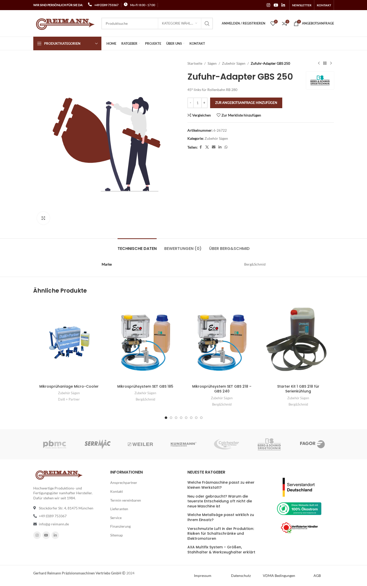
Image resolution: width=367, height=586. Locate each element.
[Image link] (299, 486)
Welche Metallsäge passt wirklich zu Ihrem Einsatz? (220, 517)
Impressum (202, 575)
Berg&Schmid (145, 399)
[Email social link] (213, 147)
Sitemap (116, 535)
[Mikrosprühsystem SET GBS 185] (145, 341)
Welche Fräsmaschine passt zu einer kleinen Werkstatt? (221, 485)
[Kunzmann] (183, 444)
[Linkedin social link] (283, 5)
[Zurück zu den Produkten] (325, 63)
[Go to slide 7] (196, 417)
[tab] (137, 246)
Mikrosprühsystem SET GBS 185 (145, 386)
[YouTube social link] (276, 5)
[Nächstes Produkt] (331, 63)
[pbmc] (54, 444)
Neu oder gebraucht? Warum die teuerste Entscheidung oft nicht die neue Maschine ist (219, 501)
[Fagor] (312, 444)
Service (116, 517)
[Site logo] (64, 23)
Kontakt (116, 491)
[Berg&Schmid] (269, 444)
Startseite (194, 63)
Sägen (212, 63)
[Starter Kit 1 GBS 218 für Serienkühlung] (298, 341)
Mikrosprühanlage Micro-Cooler (69, 386)
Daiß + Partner (69, 399)
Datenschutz (241, 575)
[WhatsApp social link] (226, 147)
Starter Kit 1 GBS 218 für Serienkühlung (298, 389)
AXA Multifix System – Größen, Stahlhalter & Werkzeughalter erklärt (221, 550)
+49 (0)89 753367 (106, 5)
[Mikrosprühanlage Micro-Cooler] (69, 341)
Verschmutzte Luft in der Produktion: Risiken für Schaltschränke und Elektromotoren (220, 533)
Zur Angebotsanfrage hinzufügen (246, 103)
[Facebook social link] (201, 147)
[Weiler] (140, 444)
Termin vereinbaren (125, 500)
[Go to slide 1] (166, 417)
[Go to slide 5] (186, 417)
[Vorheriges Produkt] (319, 63)
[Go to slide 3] (176, 417)
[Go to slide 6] (191, 417)
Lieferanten (119, 509)
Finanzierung (120, 526)
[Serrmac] (97, 444)
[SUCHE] (207, 23)
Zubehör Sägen (233, 63)
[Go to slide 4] (181, 417)
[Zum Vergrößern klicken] (43, 218)
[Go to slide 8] (201, 417)
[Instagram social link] (268, 5)
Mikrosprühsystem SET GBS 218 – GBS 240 (221, 389)
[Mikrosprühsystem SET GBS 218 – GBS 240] (222, 341)
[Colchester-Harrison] (226, 444)
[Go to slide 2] (171, 417)
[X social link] (207, 147)
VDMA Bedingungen (279, 575)
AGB (317, 575)
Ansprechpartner (123, 482)
